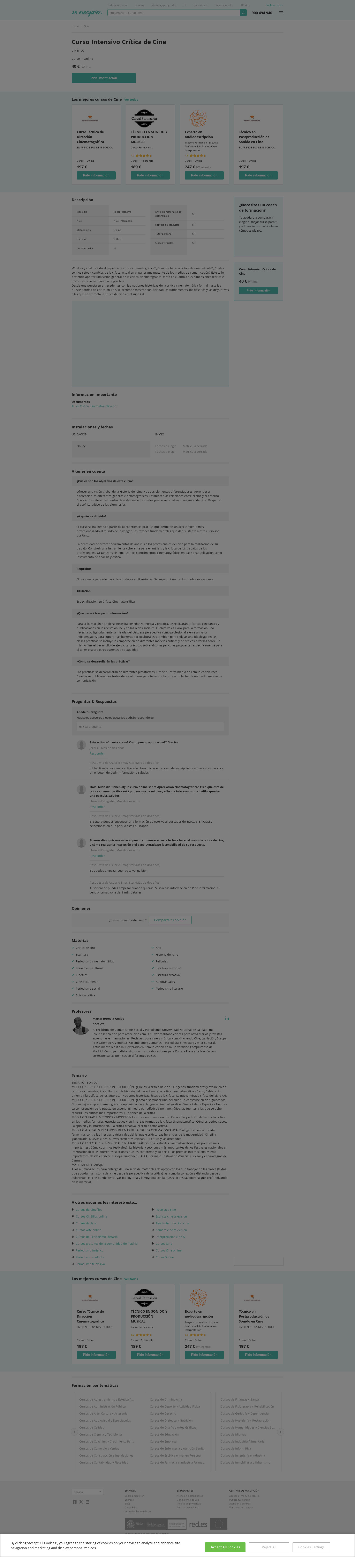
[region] (177, 1545)
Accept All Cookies (225, 1547)
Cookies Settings (311, 1547)
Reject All (269, 1547)
